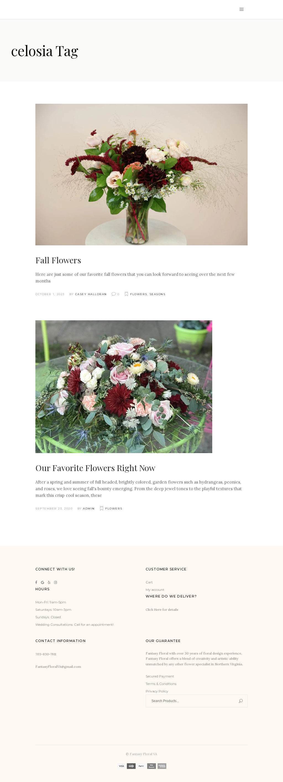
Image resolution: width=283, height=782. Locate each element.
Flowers (138, 294)
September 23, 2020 (53, 508)
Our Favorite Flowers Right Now (95, 467)
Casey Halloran (91, 294)
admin (89, 508)
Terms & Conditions (161, 684)
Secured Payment (160, 676)
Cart (149, 582)
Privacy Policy (157, 691)
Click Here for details (162, 609)
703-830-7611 (45, 654)
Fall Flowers (58, 260)
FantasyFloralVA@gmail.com (58, 666)
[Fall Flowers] (141, 174)
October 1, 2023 (50, 294)
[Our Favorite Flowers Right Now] (123, 386)
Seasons (158, 294)
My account (155, 590)
